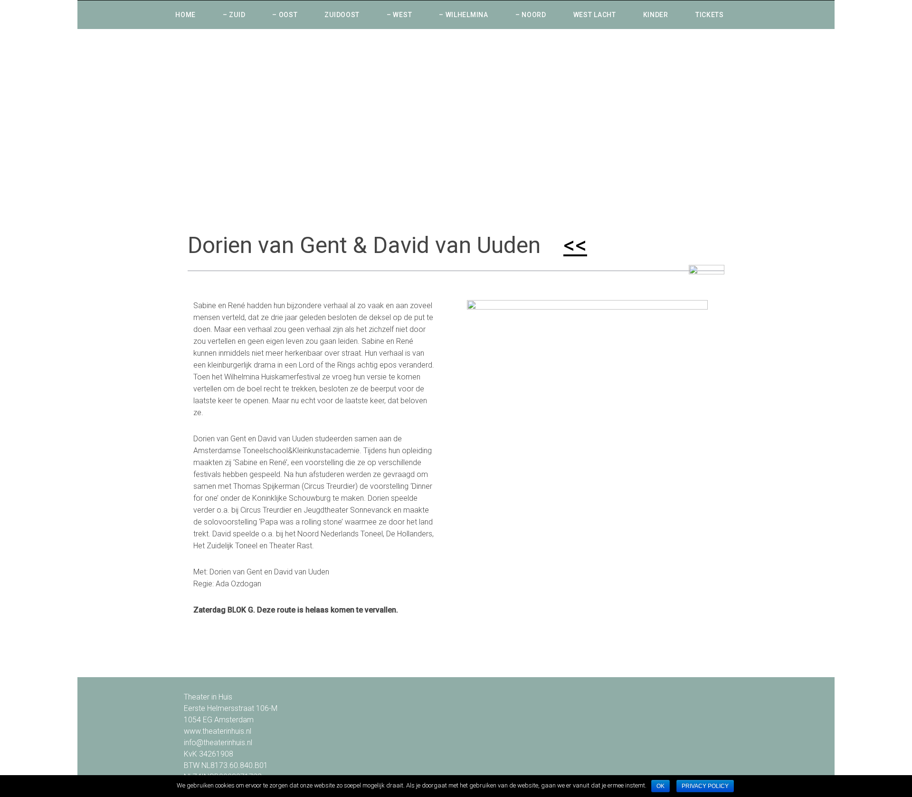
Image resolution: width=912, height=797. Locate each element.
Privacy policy (705, 786)
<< (575, 245)
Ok (660, 786)
